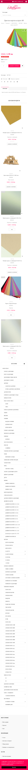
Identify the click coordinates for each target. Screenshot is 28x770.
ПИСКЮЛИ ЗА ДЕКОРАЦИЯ (9, 433)
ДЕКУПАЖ (6, 383)
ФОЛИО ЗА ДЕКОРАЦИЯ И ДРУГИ (10, 471)
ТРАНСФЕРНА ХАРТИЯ (9, 610)
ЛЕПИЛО (5, 412)
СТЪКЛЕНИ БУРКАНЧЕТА (10, 695)
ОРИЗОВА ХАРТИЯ (8, 595)
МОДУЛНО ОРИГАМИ (9, 421)
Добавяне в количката (14, 65)
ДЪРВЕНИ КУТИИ (7, 392)
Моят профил (5, 722)
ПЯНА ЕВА (6, 445)
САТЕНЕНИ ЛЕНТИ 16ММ (10, 630)
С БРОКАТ (7, 563)
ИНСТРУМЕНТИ (7, 698)
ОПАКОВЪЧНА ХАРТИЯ (9, 592)
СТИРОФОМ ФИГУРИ (8, 495)
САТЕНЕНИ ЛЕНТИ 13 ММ (10, 625)
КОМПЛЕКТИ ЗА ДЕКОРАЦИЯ (11, 583)
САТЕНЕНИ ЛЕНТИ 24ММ (10, 636)
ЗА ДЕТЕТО (7, 551)
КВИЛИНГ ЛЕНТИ (8, 489)
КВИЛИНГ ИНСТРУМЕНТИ (10, 486)
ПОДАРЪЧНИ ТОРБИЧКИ (10, 604)
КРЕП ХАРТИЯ (8, 616)
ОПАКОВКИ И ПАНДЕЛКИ (9, 586)
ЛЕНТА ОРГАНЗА (8, 669)
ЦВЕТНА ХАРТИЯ (8, 427)
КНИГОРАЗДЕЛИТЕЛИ (8, 492)
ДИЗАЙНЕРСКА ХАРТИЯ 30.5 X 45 (11, 510)
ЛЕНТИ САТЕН (8, 622)
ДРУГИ (5, 477)
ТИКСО (6, 406)
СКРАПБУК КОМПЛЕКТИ (8, 566)
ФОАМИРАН (7, 448)
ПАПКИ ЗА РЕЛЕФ (7, 675)
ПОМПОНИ (6, 436)
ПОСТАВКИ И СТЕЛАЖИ (9, 701)
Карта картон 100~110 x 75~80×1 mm (11, 175)
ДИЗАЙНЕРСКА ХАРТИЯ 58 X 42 (11, 515)
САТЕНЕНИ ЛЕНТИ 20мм (10, 654)
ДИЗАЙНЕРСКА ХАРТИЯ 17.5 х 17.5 (12, 527)
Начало (2, 23)
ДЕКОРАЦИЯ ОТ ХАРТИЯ (8, 380)
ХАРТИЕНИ (7, 439)
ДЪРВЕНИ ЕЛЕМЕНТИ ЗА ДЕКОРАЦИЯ (11, 498)
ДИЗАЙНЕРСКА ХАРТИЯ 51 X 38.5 (11, 513)
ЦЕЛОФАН (7, 613)
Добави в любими (22, 65)
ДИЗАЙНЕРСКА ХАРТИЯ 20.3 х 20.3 (12, 530)
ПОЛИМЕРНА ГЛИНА (8, 687)
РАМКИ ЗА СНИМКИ (9, 569)
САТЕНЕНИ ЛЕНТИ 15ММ (10, 628)
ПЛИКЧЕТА (7, 601)
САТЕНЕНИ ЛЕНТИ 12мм (10, 651)
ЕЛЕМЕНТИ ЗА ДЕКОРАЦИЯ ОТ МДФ (11, 395)
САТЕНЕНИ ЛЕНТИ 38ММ (10, 639)
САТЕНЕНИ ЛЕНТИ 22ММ (10, 633)
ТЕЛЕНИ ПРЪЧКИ (7, 462)
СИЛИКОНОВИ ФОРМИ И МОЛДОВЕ (11, 459)
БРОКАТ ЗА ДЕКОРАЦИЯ (8, 371)
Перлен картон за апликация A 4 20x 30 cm (12, 218)
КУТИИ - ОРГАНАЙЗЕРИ (8, 692)
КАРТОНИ (20, 23)
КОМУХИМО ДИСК (9, 704)
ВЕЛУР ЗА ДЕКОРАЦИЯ (8, 374)
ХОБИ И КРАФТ (14, 23)
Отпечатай (5, 79)
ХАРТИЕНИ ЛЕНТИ (8, 424)
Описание (5, 88)
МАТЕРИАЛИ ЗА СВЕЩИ (10, 457)
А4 (5, 678)
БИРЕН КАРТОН (8, 548)
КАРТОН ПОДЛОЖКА (9, 542)
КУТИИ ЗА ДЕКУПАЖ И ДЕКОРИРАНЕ (12, 389)
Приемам (14, 767)
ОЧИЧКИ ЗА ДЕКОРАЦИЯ (9, 430)
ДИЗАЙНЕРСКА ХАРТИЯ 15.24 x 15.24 (12, 524)
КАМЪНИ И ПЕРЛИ (7, 398)
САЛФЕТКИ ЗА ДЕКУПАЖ (10, 386)
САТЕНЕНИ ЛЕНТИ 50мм (10, 663)
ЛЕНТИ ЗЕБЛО (8, 589)
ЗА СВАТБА (7, 560)
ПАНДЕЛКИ (7, 598)
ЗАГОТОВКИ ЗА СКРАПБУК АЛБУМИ (12, 577)
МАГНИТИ (6, 415)
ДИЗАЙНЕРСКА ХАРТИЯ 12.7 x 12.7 (12, 521)
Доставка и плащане (7, 740)
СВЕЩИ (5, 454)
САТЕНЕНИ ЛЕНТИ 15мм (10, 666)
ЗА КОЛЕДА (7, 557)
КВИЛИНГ (6, 480)
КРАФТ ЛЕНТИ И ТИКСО (8, 401)
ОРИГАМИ (6, 418)
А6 (6, 681)
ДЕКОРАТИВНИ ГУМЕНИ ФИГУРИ (10, 377)
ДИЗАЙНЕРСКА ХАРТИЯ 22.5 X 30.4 (12, 504)
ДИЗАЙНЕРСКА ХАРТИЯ (8, 501)
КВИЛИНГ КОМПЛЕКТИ (9, 483)
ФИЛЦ (5, 465)
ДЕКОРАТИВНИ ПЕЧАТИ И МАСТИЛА (11, 689)
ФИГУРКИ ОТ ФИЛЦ (9, 468)
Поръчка (4, 725)
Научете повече (9, 764)
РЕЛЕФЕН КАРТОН (9, 545)
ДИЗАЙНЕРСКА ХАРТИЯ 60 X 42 (11, 518)
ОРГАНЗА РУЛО (8, 672)
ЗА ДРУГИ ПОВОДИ (9, 554)
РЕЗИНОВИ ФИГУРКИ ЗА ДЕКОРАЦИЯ (11, 451)
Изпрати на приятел (14, 79)
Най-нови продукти (7, 756)
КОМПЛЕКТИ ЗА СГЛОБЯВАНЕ (11, 580)
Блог (4, 728)
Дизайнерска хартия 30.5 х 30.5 (12, 533)
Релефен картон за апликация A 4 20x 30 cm (12, 132)
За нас (4, 737)
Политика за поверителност (8, 747)
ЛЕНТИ (6, 403)
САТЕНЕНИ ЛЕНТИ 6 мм (10, 645)
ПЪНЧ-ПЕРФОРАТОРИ (8, 442)
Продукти (8, 23)
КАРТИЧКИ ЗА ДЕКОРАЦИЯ (10, 572)
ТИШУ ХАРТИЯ (8, 607)
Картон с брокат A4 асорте (11, 303)
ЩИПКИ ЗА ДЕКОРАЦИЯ (8, 474)
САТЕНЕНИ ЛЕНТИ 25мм (10, 657)
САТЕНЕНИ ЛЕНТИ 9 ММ (10, 642)
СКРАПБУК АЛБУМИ (9, 574)
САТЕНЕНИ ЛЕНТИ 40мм (10, 660)
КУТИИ (6, 619)
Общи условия (6, 744)
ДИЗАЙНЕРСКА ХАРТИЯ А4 (10, 536)
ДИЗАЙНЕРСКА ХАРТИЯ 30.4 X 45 (11, 507)
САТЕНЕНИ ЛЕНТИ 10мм (10, 648)
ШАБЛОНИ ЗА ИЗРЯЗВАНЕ (9, 684)
